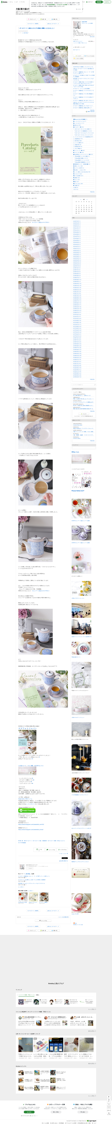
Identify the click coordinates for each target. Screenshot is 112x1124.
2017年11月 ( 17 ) (77, 316)
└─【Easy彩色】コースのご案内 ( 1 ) (81, 156)
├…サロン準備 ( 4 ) (77, 148)
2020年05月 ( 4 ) (77, 258)
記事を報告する (64, 860)
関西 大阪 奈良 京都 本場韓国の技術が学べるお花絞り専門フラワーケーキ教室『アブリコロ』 (84, 408)
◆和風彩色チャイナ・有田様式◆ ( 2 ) (81, 164)
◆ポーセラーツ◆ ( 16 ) (78, 127)
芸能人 (37, 995)
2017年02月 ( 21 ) (77, 334)
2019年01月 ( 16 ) (77, 289)
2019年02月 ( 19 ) (77, 287)
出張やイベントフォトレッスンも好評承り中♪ (82, 636)
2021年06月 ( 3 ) (77, 238)
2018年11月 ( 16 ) (77, 293)
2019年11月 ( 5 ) (76, 269)
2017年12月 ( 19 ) (77, 314)
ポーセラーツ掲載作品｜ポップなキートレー (83, 105)
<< (80, 199)
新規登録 (99, 2)
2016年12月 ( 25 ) (77, 338)
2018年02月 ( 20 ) (77, 310)
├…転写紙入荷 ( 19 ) (77, 146)
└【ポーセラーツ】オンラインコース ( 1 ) (83, 135)
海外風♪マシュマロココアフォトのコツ (80, 861)
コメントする (44, 920)
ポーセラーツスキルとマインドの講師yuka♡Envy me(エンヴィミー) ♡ (84, 402)
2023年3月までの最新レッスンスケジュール (83, 66)
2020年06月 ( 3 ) (77, 256)
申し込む (83, 1112)
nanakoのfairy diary (77, 425)
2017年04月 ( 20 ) (77, 330)
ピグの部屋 (90, 23)
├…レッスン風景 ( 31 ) (78, 142)
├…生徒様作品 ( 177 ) (78, 138)
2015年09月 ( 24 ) (77, 367)
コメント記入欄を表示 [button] (64, 917)
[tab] (26, 995)
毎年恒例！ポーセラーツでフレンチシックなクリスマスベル (31, 883)
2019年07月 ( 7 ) (77, 277)
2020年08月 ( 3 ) (77, 254)
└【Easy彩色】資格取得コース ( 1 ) (81, 162)
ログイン (107, 2)
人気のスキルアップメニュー (78, 717)
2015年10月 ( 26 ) (77, 365)
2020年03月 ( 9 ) (77, 262)
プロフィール (84, 23)
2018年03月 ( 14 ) (77, 308)
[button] (109, 1113)
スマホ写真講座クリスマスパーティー (80, 794)
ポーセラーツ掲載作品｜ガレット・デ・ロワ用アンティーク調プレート (34, 876)
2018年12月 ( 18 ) (77, 291)
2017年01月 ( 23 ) (77, 336)
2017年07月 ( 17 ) (77, 324)
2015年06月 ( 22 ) (77, 373)
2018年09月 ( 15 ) (77, 297)
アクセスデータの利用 (71, 1123)
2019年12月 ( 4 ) (77, 267)
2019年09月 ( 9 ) (77, 273)
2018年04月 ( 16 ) (77, 306)
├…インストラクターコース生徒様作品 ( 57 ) (83, 136)
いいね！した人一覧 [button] (63, 853)
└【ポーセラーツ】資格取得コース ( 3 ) (82, 131)
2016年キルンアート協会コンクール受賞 (81, 520)
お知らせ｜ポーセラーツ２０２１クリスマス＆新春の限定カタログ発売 (83, 103)
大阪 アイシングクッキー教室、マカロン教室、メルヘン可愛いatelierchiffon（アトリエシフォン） (84, 431)
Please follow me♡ (78, 491)
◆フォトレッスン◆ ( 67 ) (79, 150)
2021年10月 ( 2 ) (77, 231)
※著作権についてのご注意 (78, 924)
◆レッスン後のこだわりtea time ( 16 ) (81, 172)
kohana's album (76, 438)
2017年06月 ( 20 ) (77, 326)
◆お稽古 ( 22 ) (76, 177)
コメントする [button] (52, 849)
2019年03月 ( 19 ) (77, 285)
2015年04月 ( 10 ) (77, 377)
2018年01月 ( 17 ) (77, 312)
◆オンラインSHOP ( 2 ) (78, 168)
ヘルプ (94, 1123)
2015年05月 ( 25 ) (77, 375)
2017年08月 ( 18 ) (77, 322)
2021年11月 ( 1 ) (76, 229)
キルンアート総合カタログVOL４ (40, 590)
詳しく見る (56, 1112)
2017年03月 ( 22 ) (77, 332)
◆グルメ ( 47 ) (76, 179)
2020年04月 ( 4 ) (77, 260)
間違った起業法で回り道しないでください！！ (83, 398)
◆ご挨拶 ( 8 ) (76, 185)
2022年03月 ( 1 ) (77, 223)
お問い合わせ (54, 1123)
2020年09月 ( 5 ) (77, 252)
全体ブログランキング (77, 41)
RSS (76, 923)
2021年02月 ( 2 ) (77, 244)
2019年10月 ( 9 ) (77, 271)
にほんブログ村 (75, 914)
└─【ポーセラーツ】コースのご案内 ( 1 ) (82, 129)
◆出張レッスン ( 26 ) (78, 166)
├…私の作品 (25, 32)
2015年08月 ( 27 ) (77, 369)
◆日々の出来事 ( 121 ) (78, 175)
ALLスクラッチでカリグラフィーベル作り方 (81, 828)
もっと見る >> (21, 886)
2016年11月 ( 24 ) (77, 340)
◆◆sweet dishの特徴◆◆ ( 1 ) (80, 119)
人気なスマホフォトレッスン (78, 598)
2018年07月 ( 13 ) (77, 301)
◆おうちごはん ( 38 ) (78, 183)
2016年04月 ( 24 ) (77, 353)
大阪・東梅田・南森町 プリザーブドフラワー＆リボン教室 (84, 435)
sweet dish (84, 21)
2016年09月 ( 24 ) (77, 343)
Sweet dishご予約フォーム (25, 799)
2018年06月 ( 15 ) (77, 303)
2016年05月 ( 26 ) (77, 351)
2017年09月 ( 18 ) (77, 320)
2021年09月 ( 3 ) (77, 232)
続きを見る (92, 36)
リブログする (63, 849)
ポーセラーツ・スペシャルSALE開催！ (81, 88)
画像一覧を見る (91, 111)
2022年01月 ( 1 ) (77, 225)
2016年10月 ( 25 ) (77, 341)
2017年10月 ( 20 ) (77, 318)
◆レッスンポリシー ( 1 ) (78, 123)
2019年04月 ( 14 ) (77, 283)
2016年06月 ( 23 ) (77, 349)
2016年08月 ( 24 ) (77, 345)
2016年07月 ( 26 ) (77, 347)
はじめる (29, 1112)
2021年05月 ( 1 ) (77, 240)
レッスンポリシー (30, 804)
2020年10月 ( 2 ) (77, 250)
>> (87, 199)
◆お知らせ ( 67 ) (77, 125)
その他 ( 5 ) (75, 187)
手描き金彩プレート (76, 657)
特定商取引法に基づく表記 (85, 1123)
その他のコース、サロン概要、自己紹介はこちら (31, 765)
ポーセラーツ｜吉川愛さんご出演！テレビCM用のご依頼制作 (32, 879)
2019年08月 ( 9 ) (77, 275)
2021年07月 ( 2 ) (77, 236)
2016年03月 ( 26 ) (77, 355)
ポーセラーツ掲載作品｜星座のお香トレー (82, 107)
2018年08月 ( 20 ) (77, 299)
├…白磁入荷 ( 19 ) (77, 144)
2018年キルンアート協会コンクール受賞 (81, 542)
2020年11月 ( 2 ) (77, 248)
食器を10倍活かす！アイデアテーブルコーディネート (84, 428)
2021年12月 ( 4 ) (77, 227)
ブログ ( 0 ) (75, 189)
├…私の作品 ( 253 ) (77, 140)
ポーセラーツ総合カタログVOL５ (40, 222)
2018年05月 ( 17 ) (77, 304)
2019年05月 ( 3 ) (77, 281)
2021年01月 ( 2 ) (77, 246)
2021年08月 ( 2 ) (77, 234)
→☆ (32, 758)
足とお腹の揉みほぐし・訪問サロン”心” (82, 395)
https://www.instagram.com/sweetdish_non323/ (31, 824)
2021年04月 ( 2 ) (77, 242)
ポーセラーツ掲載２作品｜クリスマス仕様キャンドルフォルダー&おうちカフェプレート (83, 82)
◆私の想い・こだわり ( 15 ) (79, 170)
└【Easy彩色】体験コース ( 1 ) (80, 158)
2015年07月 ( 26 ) (77, 371)
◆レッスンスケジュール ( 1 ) (79, 121)
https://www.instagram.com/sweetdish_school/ (30, 829)
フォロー (30, 868)
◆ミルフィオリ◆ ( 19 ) (78, 152)
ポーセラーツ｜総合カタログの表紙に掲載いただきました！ (37, 28)
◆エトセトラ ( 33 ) (77, 173)
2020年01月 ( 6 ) (77, 266)
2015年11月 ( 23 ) (77, 363)
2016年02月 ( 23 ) (77, 357)
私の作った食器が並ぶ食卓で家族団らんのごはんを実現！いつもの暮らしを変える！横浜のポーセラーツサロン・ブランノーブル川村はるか (84, 405)
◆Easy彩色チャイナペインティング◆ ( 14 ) (83, 154)
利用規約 (62, 1123)
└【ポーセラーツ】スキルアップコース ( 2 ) (83, 133)
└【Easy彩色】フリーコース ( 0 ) (81, 160)
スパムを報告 (46, 1123)
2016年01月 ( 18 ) (77, 359)
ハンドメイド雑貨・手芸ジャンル (80, 42)
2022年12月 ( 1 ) (77, 221)
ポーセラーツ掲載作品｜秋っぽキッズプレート (83, 100)
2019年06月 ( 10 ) (77, 279)
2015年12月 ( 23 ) (77, 361)
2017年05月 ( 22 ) (77, 328)
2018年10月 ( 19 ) (77, 295)
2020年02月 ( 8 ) (77, 264)
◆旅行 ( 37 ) (76, 181)
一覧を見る (92, 110)
